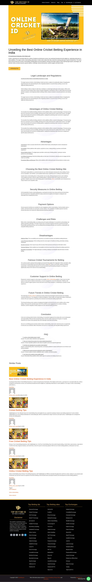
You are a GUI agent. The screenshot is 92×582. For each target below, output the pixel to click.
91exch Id (50, 555)
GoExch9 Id (50, 509)
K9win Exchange (70, 563)
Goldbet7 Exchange (33, 523)
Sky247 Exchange (70, 535)
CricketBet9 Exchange (71, 512)
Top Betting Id (21, 577)
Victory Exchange (51, 543)
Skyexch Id (50, 569)
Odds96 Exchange (33, 543)
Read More (11, 387)
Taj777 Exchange (51, 535)
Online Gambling (51, 532)
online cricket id (32, 295)
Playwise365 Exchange (71, 552)
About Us (53, 2)
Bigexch (49, 558)
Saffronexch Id (32, 563)
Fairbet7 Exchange (33, 512)
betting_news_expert (13, 395)
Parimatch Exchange (70, 515)
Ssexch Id (50, 538)
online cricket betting (51, 279)
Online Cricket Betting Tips (21, 471)
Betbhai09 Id (50, 552)
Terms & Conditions (49, 577)
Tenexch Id (50, 526)
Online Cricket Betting (52, 520)
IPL (49, 264)
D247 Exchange (32, 515)
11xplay (67, 566)
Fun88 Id (50, 512)
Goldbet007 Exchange (34, 529)
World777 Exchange (33, 517)
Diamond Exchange (33, 509)
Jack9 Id (68, 540)
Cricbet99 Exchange (33, 552)
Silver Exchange (32, 535)
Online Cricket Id (45, 2)
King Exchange (32, 538)
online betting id (12, 489)
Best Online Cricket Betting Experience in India (30, 379)
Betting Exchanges (52, 546)
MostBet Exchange (70, 520)
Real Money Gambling (34, 526)
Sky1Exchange (32, 561)
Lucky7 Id (31, 546)
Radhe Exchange (70, 526)
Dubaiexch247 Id (51, 566)
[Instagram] (19, 535)
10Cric (53, 179)
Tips (62, 2)
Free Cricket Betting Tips (20, 441)
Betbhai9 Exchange (52, 517)
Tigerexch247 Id (69, 569)
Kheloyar (68, 561)
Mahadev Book (69, 549)
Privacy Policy (57, 577)
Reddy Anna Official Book (71, 558)
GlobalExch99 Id (69, 546)
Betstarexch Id (69, 517)
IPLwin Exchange (51, 515)
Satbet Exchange (33, 540)
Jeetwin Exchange (70, 555)
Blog (58, 2)
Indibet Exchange (51, 529)
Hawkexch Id (32, 566)
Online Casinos (32, 532)
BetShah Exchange (33, 555)
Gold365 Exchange (70, 538)
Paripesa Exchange (52, 540)
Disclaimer (46, 579)
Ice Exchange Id (51, 523)
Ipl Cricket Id (78, 2)
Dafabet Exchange (70, 509)
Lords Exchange (69, 543)
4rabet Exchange (51, 563)
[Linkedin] (25, 535)
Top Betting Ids (69, 2)
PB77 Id (49, 549)
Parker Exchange (70, 529)
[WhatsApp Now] (88, 578)
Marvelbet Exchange (33, 558)
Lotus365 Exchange (52, 561)
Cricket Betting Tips (17, 410)
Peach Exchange (33, 549)
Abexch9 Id (68, 532)
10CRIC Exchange (70, 523)
